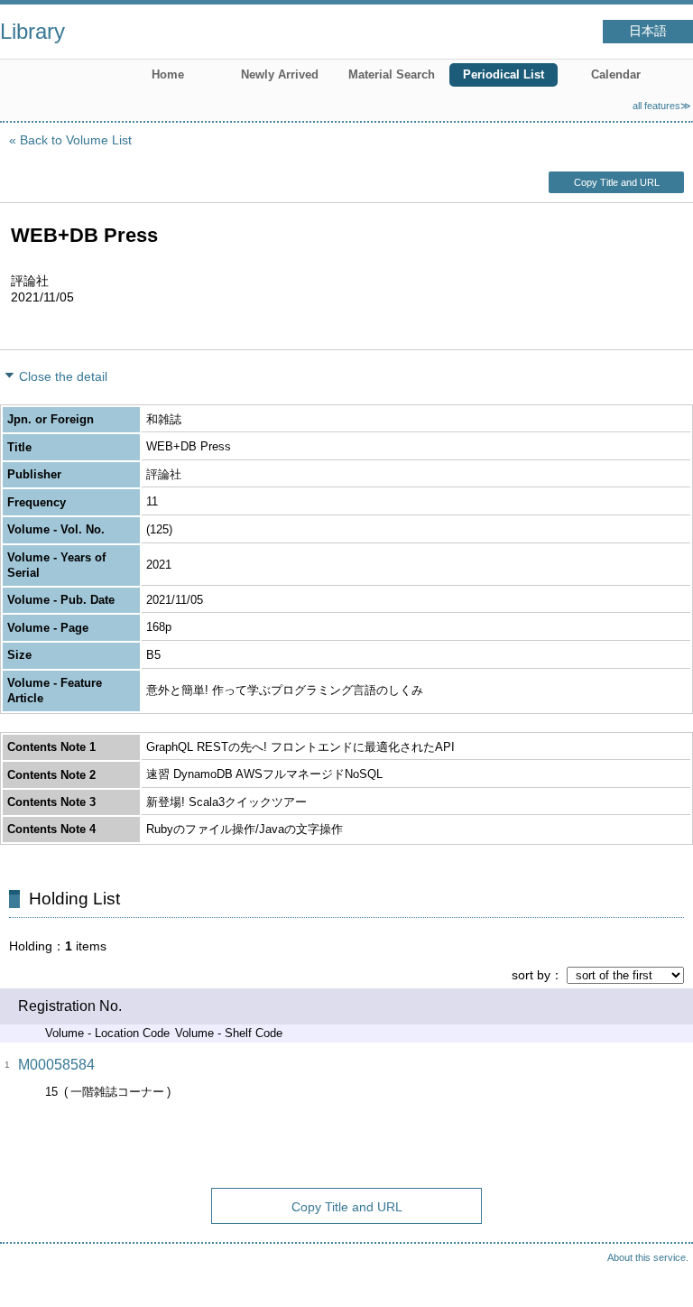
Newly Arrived (280, 74)
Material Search (391, 74)
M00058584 (56, 1064)
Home (168, 74)
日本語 (648, 31)
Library (32, 31)
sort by (531, 975)
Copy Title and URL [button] (617, 182)
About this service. (647, 1257)
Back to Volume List (76, 140)
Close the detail (63, 376)
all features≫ (662, 105)
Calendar (616, 74)
